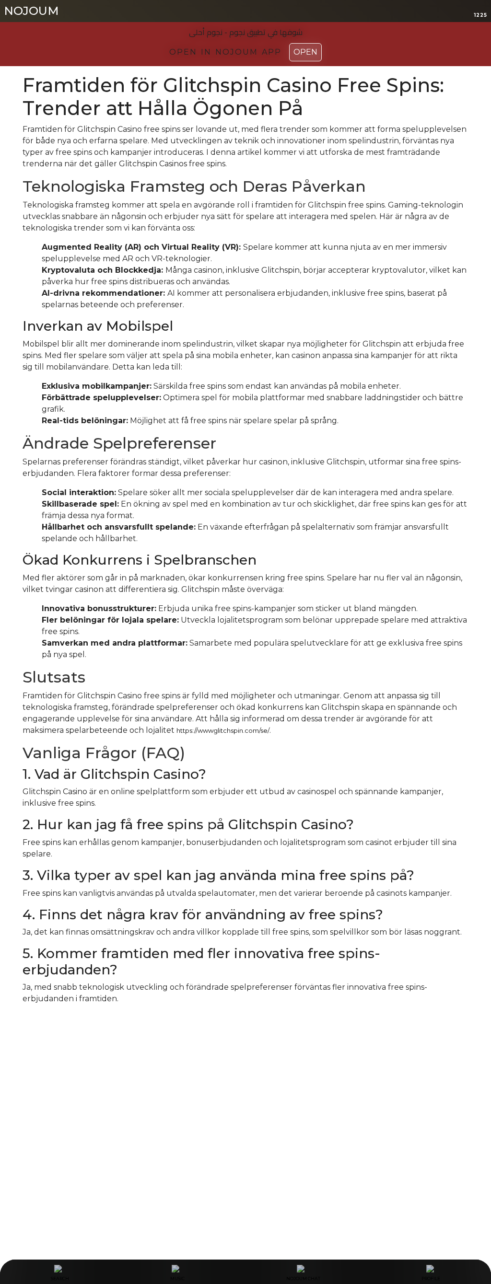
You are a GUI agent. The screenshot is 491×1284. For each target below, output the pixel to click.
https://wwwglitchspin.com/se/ (222, 730)
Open (305, 52)
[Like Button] (30, 1036)
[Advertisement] (245, 1115)
